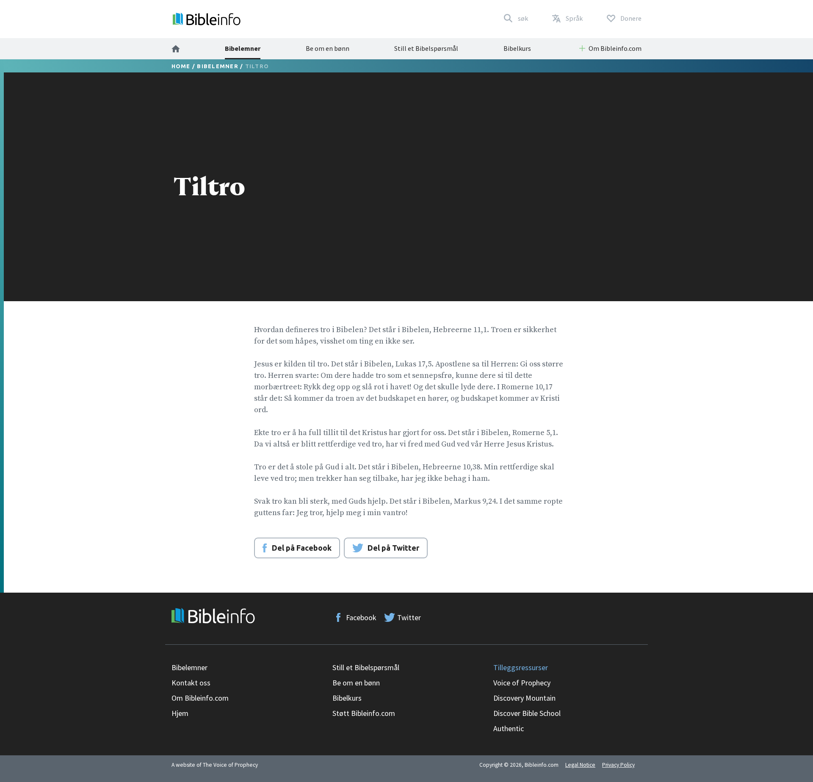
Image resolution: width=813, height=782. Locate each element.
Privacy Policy (618, 764)
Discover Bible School (527, 713)
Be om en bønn (327, 48)
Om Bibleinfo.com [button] (615, 48)
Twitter (409, 617)
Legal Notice (580, 764)
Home (181, 66)
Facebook (361, 617)
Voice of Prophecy (521, 683)
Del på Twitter (393, 548)
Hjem (179, 713)
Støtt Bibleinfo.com (363, 713)
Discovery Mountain (524, 698)
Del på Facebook (302, 548)
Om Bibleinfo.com (200, 698)
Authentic (508, 728)
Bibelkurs (517, 48)
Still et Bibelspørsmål (426, 48)
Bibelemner (242, 48)
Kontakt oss (190, 683)
